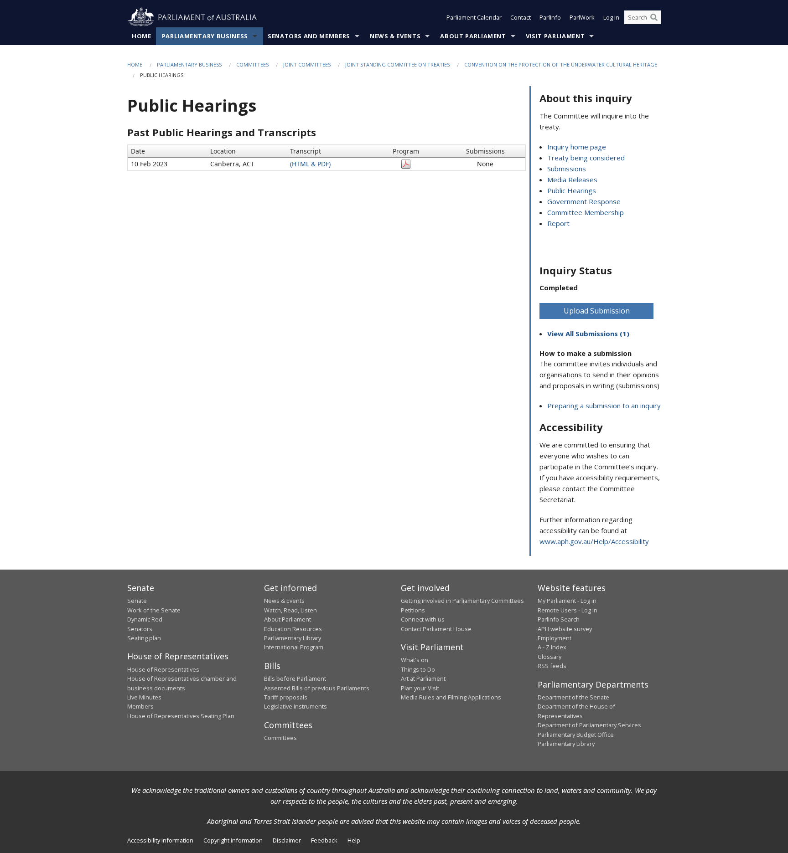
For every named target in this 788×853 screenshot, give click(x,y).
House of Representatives (163, 669)
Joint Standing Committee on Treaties (397, 64)
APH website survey (565, 629)
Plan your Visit (420, 688)
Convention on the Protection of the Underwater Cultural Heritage (560, 64)
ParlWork (582, 17)
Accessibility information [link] (160, 840)
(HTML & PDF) (310, 163)
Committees (252, 64)
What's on (414, 660)
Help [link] (353, 840)
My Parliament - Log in (567, 600)
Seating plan (144, 638)
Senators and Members (309, 36)
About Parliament (473, 36)
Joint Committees (307, 64)
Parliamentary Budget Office (576, 734)
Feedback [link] (324, 840)
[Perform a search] (654, 17)
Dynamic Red (144, 619)
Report (558, 223)
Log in (611, 17)
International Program (293, 647)
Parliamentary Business (205, 36)
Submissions (566, 168)
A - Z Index (552, 647)
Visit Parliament (555, 36)
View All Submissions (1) (588, 333)
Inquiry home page (576, 146)
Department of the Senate (573, 697)
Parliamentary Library (292, 638)
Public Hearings (571, 190)
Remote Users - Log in (567, 610)
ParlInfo (550, 17)
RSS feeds (552, 666)
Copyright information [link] (233, 840)
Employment (554, 638)
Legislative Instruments (295, 706)
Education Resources (293, 629)
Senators (139, 629)
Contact (520, 17)
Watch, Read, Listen (290, 610)
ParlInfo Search (559, 619)
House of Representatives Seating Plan (180, 716)
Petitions (413, 610)
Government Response (584, 201)
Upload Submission (597, 311)
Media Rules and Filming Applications (451, 697)
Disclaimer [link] (287, 840)
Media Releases (572, 179)
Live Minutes (144, 697)
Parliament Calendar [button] (474, 17)
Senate (137, 600)
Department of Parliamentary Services (589, 725)
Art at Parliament (423, 678)
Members (140, 706)
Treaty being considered (586, 157)
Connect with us (423, 619)
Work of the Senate (154, 610)
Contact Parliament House (436, 629)
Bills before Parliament (295, 678)
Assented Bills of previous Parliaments (316, 688)
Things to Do (418, 669)
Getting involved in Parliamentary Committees (462, 600)
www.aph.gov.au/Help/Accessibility (594, 541)
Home (141, 36)
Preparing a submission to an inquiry (604, 405)
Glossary (549, 657)
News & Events (395, 36)
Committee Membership (585, 212)
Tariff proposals (285, 697)
